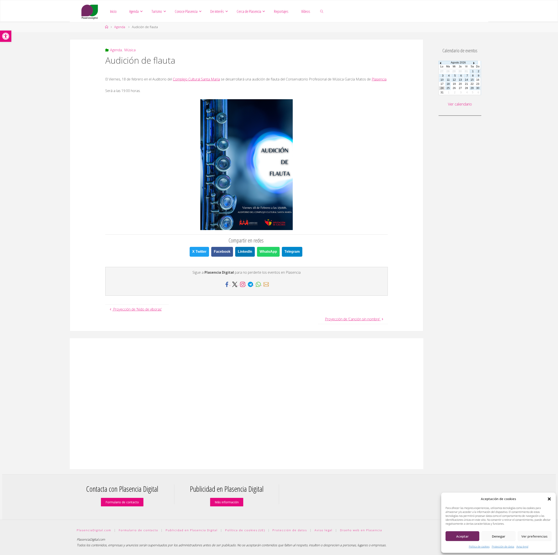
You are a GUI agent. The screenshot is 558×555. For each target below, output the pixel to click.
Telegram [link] (292, 251)
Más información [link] (227, 502)
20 (460, 83)
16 (477, 79)
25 (448, 88)
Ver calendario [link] (460, 104)
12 (454, 79)
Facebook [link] (222, 251)
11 (448, 79)
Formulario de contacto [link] (122, 502)
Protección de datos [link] (503, 546)
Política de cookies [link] (479, 546)
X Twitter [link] (199, 251)
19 (454, 83)
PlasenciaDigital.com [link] (94, 530)
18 (448, 83)
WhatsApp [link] (268, 251)
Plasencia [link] (379, 79)
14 (466, 79)
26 (454, 88)
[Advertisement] (246, 403)
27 (460, 88)
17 (442, 83)
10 (442, 79)
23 (477, 83)
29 (472, 88)
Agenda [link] (119, 27)
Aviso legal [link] (522, 546)
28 (466, 88)
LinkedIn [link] (245, 251)
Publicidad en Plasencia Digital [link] (192, 530)
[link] (5, 36)
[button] (549, 499)
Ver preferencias (534, 536)
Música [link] (129, 50)
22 (472, 83)
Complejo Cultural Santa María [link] (196, 79)
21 (466, 83)
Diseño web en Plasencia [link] (361, 530)
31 (442, 92)
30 (477, 88)
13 (460, 79)
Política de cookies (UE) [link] (245, 530)
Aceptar (462, 536)
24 (442, 88)
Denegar (498, 536)
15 (472, 79)
